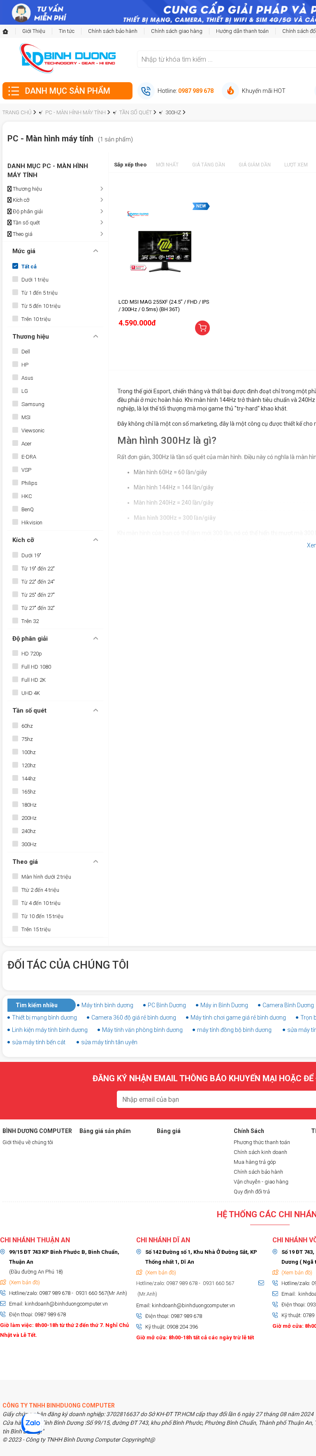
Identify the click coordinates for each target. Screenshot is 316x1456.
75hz (27, 739)
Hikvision (31, 522)
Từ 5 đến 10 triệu (40, 306)
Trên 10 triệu (36, 319)
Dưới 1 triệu (35, 280)
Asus (27, 378)
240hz (28, 831)
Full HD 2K (33, 680)
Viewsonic (32, 430)
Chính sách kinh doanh (260, 1152)
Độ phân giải (27, 211)
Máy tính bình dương (107, 1005)
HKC (26, 496)
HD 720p (31, 654)
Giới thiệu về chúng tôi (27, 1142)
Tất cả (29, 266)
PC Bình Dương (167, 1005)
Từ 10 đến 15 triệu (42, 916)
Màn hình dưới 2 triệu (46, 877)
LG (24, 391)
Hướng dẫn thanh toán (242, 31)
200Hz (29, 818)
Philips (29, 483)
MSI (25, 417)
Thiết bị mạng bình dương (44, 1017)
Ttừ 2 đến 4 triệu (40, 890)
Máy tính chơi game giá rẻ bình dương (238, 1017)
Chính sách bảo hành (112, 31)
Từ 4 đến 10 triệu (40, 903)
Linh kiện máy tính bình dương (50, 1030)
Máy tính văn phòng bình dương (142, 1030)
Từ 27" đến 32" (38, 608)
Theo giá (22, 234)
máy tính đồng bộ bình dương (234, 1030)
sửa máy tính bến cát (38, 1042)
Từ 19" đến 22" (38, 568)
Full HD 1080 (36, 667)
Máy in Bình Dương (224, 1005)
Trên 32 (30, 621)
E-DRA (28, 457)
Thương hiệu (27, 189)
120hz (28, 765)
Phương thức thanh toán (262, 1142)
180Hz (29, 805)
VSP (26, 470)
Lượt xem (296, 165)
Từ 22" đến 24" (38, 582)
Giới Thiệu (33, 31)
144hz (28, 778)
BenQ (27, 509)
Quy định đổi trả (252, 1191)
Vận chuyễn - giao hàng (261, 1182)
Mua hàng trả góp (255, 1162)
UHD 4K (30, 693)
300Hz (29, 844)
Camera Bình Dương (288, 1005)
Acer (26, 444)
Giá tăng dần (208, 165)
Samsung (32, 404)
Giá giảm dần (255, 165)
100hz (28, 752)
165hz (28, 792)
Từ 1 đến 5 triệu (39, 293)
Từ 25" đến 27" (38, 595)
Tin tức (66, 31)
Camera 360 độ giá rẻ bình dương (133, 1017)
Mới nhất (167, 165)
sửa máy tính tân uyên (109, 1042)
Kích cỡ (20, 200)
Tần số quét (26, 222)
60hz (27, 726)
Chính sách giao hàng (176, 31)
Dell (25, 351)
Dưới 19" (31, 555)
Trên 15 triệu (36, 929)
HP (24, 365)
